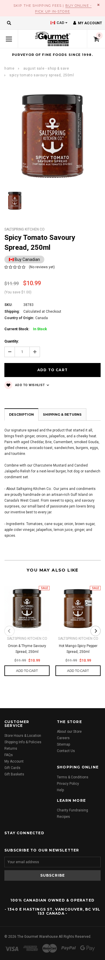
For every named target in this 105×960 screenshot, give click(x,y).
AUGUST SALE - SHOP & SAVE (46, 68)
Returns (10, 748)
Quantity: (11, 341)
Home (9, 68)
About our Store (69, 732)
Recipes (63, 817)
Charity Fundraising (72, 810)
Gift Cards (12, 768)
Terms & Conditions (72, 777)
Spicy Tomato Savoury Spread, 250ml (41, 75)
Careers (63, 738)
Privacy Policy (68, 784)
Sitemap (63, 744)
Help (60, 790)
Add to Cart (27, 671)
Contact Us (66, 751)
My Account (14, 761)
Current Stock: (25, 329)
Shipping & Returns (62, 414)
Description (21, 414)
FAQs (8, 755)
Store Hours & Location (22, 736)
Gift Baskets (14, 774)
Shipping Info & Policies (22, 742)
